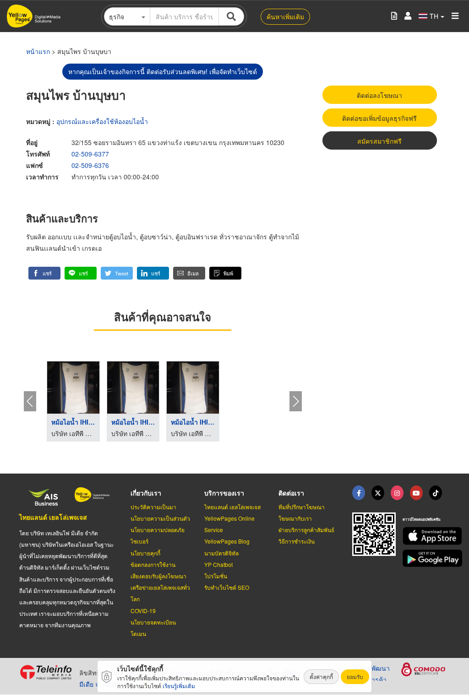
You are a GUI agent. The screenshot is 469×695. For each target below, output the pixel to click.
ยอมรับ (355, 676)
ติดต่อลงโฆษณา (379, 95)
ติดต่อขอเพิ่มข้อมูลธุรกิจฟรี (379, 118)
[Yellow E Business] (358, 492)
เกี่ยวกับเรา (146, 492)
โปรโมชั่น (215, 576)
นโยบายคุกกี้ (145, 553)
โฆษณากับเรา (295, 518)
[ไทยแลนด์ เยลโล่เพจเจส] (377, 492)
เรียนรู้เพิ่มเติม (179, 686)
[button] (44, 273)
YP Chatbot (218, 564)
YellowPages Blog (227, 541)
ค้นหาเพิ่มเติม (285, 16)
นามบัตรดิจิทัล (221, 553)
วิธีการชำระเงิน (296, 541)
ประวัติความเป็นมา (153, 507)
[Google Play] (426, 558)
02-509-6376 (90, 165)
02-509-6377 (90, 153)
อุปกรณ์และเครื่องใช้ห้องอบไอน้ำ (102, 121)
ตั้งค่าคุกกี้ (321, 676)
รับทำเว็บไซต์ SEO (226, 587)
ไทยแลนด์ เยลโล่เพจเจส (53, 517)
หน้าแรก (38, 51)
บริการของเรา (224, 492)
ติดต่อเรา (291, 492)
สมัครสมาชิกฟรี (379, 140)
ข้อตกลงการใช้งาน (153, 564)
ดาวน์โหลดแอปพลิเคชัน (421, 519)
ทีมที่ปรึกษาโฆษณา (301, 507)
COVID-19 (143, 610)
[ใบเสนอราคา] (394, 16)
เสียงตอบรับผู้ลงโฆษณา (158, 576)
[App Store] (426, 536)
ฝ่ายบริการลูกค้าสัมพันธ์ (306, 529)
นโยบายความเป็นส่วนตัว (160, 518)
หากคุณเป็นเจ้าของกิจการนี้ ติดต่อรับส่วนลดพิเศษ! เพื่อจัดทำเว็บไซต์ (162, 71)
